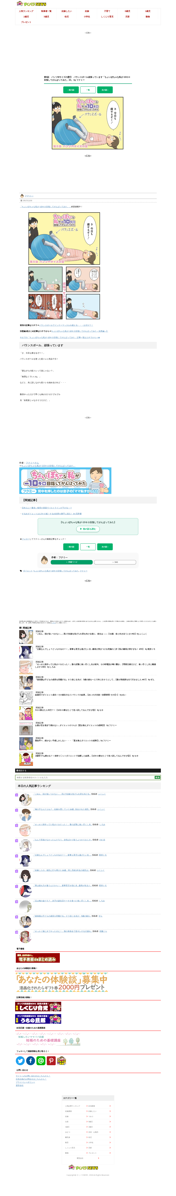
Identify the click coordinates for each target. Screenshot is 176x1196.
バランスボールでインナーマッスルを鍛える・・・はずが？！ (66, 325)
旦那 (127, 16)
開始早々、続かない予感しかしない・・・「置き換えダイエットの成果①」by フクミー (73, 740)
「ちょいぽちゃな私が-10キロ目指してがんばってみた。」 (45, 206)
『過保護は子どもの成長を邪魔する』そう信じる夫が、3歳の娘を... (62, 916)
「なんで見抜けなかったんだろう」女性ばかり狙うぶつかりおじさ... (62, 840)
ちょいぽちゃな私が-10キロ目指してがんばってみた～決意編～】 (79, 331)
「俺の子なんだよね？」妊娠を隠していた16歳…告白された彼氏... (61, 809)
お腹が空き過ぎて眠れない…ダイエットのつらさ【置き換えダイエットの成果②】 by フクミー (76, 725)
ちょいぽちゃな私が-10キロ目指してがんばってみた (56, 571)
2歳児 (26, 16)
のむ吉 (102, 840)
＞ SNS (115, 562)
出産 (66, 1122)
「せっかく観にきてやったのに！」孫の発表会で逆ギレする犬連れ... (62, 931)
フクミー (83, 571)
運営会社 (20, 1085)
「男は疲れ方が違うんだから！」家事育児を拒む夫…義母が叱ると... (62, 885)
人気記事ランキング (72, 1106)
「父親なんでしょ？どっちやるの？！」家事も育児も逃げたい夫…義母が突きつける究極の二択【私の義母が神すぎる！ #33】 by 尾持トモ (95, 649)
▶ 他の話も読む (88, 528)
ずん (100, 916)
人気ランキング (26, 11)
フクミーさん (32, 462)
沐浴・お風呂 (93, 1132)
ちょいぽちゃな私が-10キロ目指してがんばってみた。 (48, 465)
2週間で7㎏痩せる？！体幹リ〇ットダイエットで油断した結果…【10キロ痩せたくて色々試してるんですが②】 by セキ (86, 756)
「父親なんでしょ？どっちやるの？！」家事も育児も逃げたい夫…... (62, 855)
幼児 (67, 16)
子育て (107, 11)
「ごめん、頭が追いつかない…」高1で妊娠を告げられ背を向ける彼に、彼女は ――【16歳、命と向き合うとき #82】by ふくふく (91, 634)
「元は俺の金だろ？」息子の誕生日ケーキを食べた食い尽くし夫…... (62, 901)
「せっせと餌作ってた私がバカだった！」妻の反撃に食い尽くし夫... (62, 824)
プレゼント (26, 22)
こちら (54, 622)
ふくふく (102, 794)
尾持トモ (103, 855)
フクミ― (29, 195)
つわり (90, 1116)
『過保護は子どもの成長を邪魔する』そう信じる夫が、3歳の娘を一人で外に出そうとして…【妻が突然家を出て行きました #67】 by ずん (94, 679)
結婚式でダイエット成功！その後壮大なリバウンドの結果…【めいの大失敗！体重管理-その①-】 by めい (80, 695)
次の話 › (105, 90)
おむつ (67, 1132)
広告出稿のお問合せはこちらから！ (31, 1079)
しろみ (102, 824)
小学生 (87, 16)
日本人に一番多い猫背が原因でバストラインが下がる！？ (47, 508)
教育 (66, 1142)
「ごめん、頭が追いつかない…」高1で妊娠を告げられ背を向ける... (62, 794)
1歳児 (147, 11)
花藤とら (103, 931)
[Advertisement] (88, 51)
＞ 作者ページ (71, 562)
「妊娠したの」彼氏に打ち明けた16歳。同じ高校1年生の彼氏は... (61, 870)
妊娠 (87, 11)
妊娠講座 (68, 1111)
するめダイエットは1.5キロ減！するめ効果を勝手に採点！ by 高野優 (52, 513)
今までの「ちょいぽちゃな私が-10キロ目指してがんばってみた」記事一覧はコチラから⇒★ (60, 337)
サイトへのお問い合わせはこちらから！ (33, 1076)
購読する (22, 770)
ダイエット (28, 571)
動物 (148, 16)
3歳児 (46, 16)
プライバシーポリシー (25, 1082)
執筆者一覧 (46, 11)
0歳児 (127, 11)
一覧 (88, 90)
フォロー (26, 539)
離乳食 (67, 1137)
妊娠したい (67, 11)
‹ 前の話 (71, 90)
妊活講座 (91, 1106)
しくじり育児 (107, 16)
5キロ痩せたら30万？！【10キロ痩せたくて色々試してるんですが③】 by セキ (69, 710)
